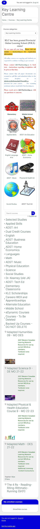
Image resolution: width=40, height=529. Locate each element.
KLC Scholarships (16, 293)
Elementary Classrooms (13, 287)
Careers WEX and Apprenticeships (16, 299)
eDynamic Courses (17, 312)
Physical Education (17, 266)
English (10, 235)
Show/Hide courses (20, 509)
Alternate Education (18, 304)
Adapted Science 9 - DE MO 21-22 (20, 370)
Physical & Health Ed (27, 178)
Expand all (33, 216)
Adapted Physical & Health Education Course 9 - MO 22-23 (20, 408)
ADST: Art (12, 227)
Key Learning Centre (24, 20)
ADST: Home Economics (14, 248)
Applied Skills (12, 135)
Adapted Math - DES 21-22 (20, 445)
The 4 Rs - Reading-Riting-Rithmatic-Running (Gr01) (19, 488)
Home (4, 20)
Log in (35, 3)
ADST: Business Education (15, 241)
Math (9, 258)
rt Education (30, 135)
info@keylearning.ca (22, 65)
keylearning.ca (18, 52)
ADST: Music (14, 262)
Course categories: (10, 29)
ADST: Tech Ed (15, 282)
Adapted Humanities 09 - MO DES (19, 333)
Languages (12, 254)
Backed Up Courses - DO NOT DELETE (19, 325)
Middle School (14, 308)
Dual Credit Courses (18, 231)
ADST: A (23, 135)
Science (11, 270)
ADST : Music (12, 178)
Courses (12, 20)
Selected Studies (16, 219)
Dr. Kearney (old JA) (18, 278)
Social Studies (11, 204)
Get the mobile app (8, 526)
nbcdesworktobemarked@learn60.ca (16, 81)
